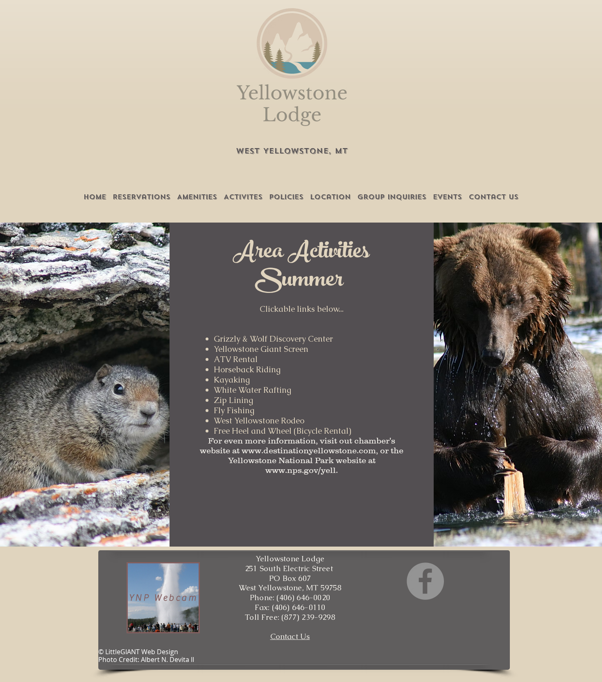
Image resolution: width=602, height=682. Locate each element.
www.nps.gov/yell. (301, 470)
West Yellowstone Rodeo (259, 420)
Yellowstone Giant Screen (262, 349)
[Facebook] (425, 581)
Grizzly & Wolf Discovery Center (273, 338)
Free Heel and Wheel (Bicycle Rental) (282, 430)
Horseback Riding (247, 369)
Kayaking (232, 379)
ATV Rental (236, 359)
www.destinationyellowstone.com (309, 450)
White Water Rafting (252, 390)
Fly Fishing (234, 410)
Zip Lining (233, 400)
